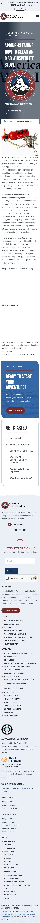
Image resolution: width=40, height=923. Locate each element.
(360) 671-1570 (7, 818)
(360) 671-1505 (19, 524)
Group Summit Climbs (13, 624)
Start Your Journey (12, 878)
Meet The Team (9, 841)
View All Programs (11, 610)
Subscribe (11, 571)
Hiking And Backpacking (14, 673)
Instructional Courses (13, 621)
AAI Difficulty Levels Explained (17, 885)
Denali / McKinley (11, 702)
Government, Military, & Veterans (18, 637)
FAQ (5, 888)
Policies (7, 898)
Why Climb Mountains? (13, 875)
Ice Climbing (9, 660)
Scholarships (10, 861)
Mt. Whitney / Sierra (12, 699)
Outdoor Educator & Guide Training (19, 680)
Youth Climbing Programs (15, 641)
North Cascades (11, 696)
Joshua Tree (9, 712)
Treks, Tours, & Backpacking (16, 634)
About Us (7, 845)
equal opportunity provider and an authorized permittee (18, 914)
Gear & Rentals (10, 895)
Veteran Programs (12, 865)
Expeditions (9, 627)
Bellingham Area (11, 715)
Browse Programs (11, 872)
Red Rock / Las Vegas (12, 709)
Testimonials (9, 848)
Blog (10, 121)
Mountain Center (11, 644)
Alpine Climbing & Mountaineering (18, 653)
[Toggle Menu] (37, 16)
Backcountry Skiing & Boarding (17, 666)
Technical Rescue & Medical (15, 683)
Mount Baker (9, 692)
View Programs (15, 410)
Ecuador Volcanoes (12, 706)
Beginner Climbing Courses (15, 882)
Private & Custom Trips (13, 631)
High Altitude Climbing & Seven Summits (20, 663)
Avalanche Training (12, 670)
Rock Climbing (10, 657)
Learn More (20, 9)
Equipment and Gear (23, 121)
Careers (7, 858)
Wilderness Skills (11, 676)
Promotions (9, 851)
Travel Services (10, 855)
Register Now (9, 892)
